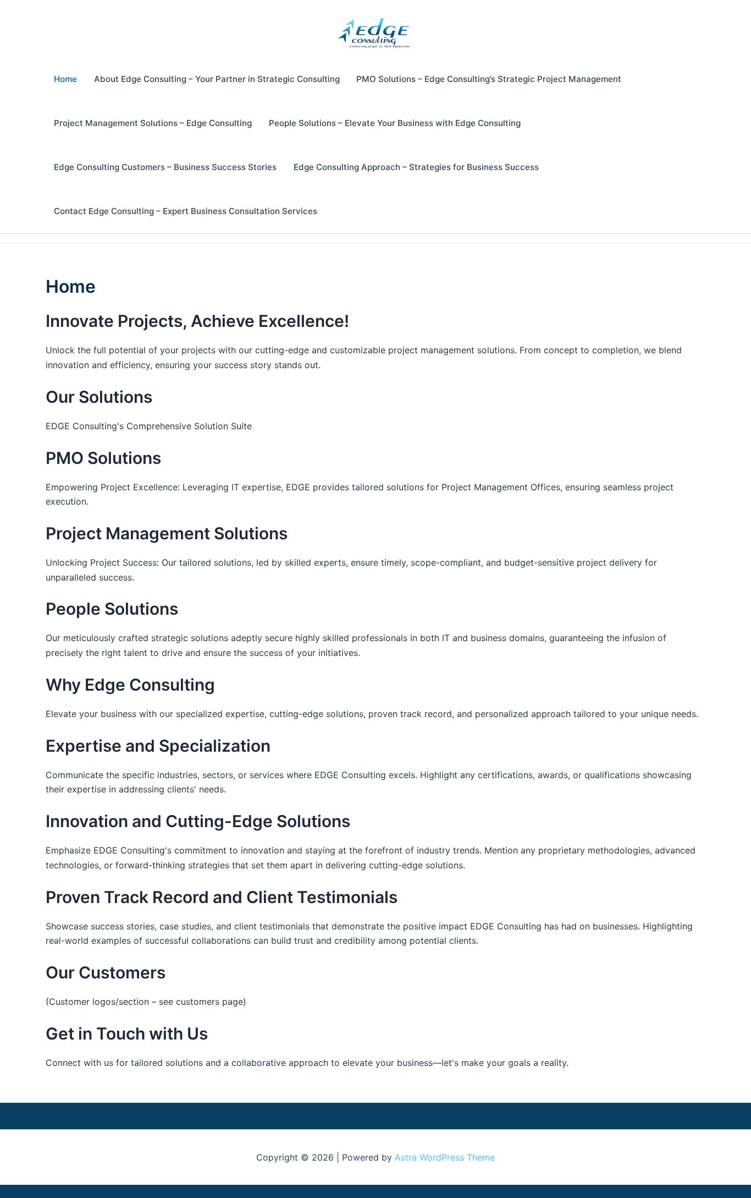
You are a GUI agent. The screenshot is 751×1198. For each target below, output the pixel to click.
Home (65, 79)
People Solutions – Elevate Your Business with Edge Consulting (395, 123)
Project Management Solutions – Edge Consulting (153, 123)
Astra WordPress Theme (445, 1157)
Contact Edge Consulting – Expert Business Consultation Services (185, 211)
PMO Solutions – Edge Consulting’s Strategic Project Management (488, 79)
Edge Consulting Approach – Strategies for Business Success (416, 167)
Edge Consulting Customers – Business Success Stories (165, 167)
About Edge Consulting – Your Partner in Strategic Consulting (217, 79)
